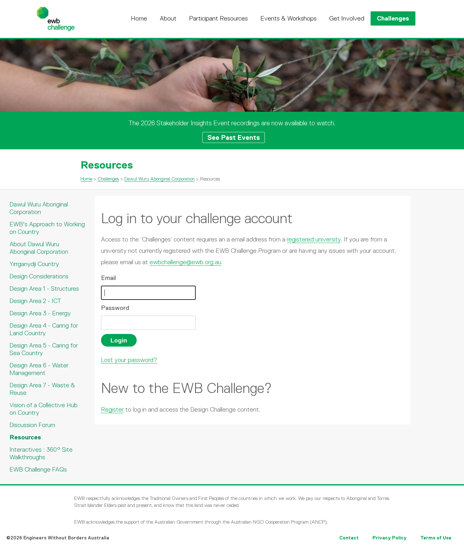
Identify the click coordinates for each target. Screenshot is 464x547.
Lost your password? (129, 359)
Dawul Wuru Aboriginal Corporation (159, 178)
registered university (314, 239)
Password (115, 307)
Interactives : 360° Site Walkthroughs (41, 453)
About (168, 18)
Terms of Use (435, 537)
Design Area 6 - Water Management (38, 369)
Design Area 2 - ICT (35, 300)
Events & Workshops (288, 18)
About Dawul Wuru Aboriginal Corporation (38, 248)
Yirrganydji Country (34, 263)
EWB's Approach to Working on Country (47, 228)
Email (108, 277)
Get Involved (346, 18)
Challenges (393, 18)
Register (112, 409)
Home (139, 18)
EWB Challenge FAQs (38, 469)
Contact (349, 537)
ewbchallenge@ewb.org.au (185, 262)
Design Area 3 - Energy (40, 313)
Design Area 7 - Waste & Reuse (42, 389)
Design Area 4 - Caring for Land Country (43, 329)
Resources (25, 437)
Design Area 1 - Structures (44, 288)
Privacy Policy (389, 537)
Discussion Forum (32, 424)
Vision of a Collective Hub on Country (43, 408)
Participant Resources (218, 18)
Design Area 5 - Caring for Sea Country (43, 349)
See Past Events (233, 137)
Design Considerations (38, 276)
